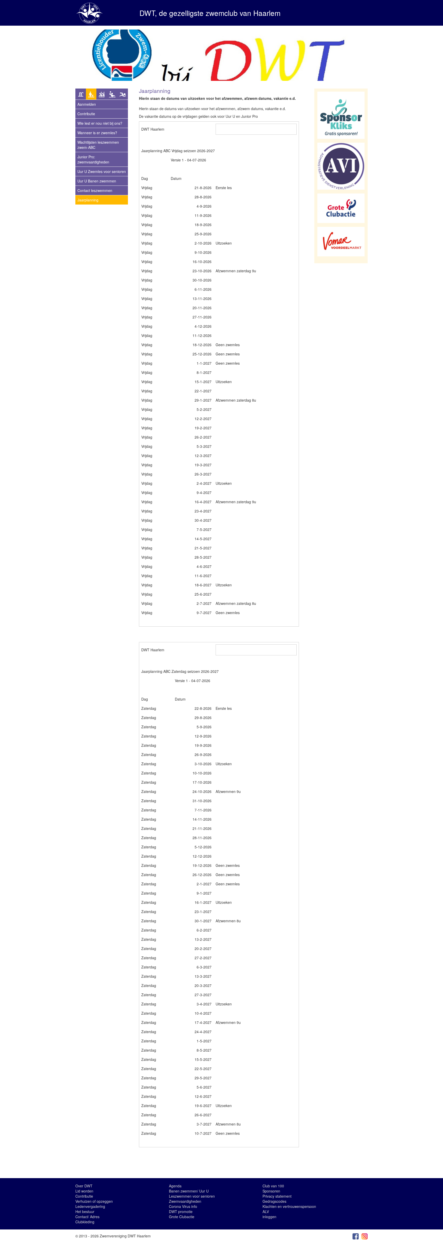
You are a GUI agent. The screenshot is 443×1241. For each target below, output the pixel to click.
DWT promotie (181, 1211)
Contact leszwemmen (94, 190)
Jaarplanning (87, 199)
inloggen (269, 1216)
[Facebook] (356, 1235)
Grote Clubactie (181, 1216)
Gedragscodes (274, 1201)
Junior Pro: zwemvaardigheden (93, 159)
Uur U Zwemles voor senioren (101, 171)
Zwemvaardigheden (185, 1201)
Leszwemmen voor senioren (192, 1196)
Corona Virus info (183, 1206)
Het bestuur (84, 1211)
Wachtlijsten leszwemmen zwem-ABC (98, 145)
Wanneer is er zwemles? (97, 132)
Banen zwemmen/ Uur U (189, 1191)
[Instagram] (364, 1235)
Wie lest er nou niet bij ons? (99, 123)
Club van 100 (273, 1185)
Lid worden (84, 1191)
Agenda (175, 1185)
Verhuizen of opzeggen (94, 1201)
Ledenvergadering (90, 1206)
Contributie (86, 113)
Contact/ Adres (87, 1216)
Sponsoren (271, 1191)
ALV (266, 1211)
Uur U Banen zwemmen (96, 180)
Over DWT (84, 1185)
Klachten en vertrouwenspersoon (289, 1206)
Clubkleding (84, 1221)
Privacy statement (277, 1196)
